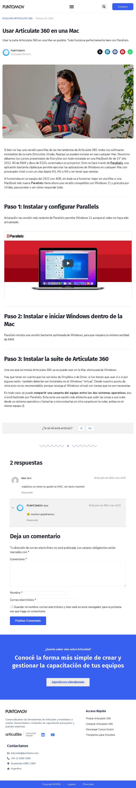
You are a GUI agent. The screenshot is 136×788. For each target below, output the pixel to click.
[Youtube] (53, 735)
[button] (104, 6)
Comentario (18, 559)
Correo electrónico (23, 600)
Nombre (16, 593)
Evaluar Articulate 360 (17, 18)
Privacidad (88, 784)
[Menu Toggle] (71, 6)
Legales (72, 784)
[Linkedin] (43, 735)
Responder (27, 492)
